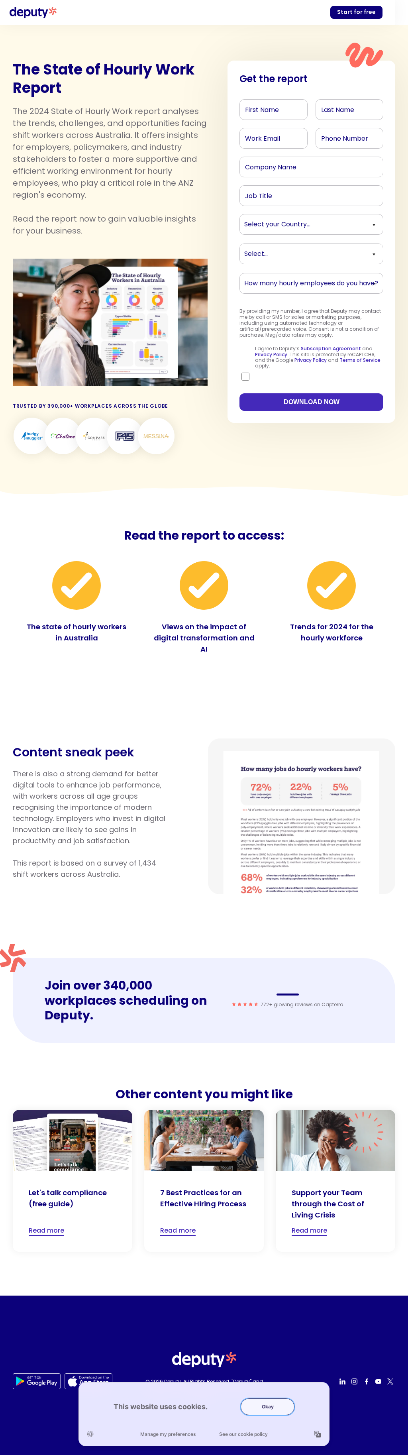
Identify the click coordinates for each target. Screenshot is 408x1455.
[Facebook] (367, 1381)
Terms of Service (360, 360)
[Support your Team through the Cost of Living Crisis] (335, 1181)
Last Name (335, 107)
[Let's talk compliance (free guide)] (72, 1181)
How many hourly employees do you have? (298, 281)
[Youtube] (379, 1381)
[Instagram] (355, 1381)
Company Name (266, 165)
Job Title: (256, 193)
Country (255, 222)
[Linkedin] (343, 1381)
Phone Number (339, 136)
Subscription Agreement (331, 348)
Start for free (356, 12)
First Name (258, 107)
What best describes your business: (289, 252)
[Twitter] (391, 1381)
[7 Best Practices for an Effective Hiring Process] (204, 1181)
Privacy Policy (271, 354)
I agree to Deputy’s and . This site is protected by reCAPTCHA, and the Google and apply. (318, 357)
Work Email (259, 136)
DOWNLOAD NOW (311, 402)
